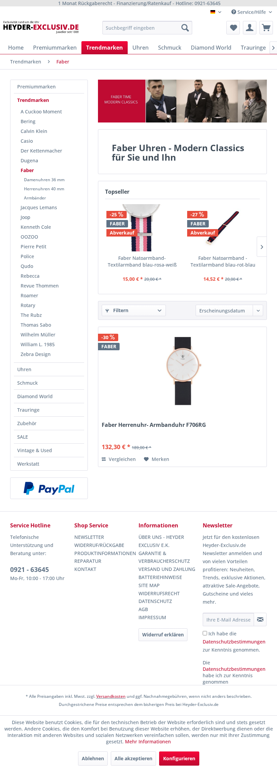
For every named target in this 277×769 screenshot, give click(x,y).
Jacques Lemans (39, 207)
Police (27, 256)
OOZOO (29, 237)
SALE (22, 437)
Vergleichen (121, 459)
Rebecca (30, 276)
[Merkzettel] (233, 27)
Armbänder (35, 198)
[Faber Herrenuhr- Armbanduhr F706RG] (182, 370)
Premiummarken (36, 86)
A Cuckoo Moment (41, 111)
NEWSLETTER (89, 537)
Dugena (29, 160)
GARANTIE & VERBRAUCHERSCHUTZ (164, 557)
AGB (143, 609)
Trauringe (28, 410)
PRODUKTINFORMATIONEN (104, 553)
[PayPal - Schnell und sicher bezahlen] (49, 488)
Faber (27, 170)
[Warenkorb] (266, 27)
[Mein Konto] (249, 27)
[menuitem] (147, 27)
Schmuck (27, 383)
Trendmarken (33, 100)
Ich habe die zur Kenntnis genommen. (234, 641)
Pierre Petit (33, 246)
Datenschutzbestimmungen (234, 641)
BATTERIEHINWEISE (160, 577)
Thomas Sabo (36, 325)
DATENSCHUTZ (155, 601)
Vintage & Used (34, 450)
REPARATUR (87, 561)
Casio (27, 141)
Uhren (24, 369)
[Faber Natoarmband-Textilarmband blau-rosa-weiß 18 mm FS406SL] (142, 227)
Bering (28, 121)
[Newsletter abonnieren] (260, 619)
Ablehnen (93, 758)
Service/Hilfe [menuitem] (251, 12)
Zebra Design (36, 354)
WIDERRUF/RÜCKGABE (99, 545)
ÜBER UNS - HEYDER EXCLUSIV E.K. (161, 541)
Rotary (28, 305)
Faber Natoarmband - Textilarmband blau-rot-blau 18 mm (223, 261)
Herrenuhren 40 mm (44, 189)
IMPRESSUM (152, 617)
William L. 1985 (38, 344)
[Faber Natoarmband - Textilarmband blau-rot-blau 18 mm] (222, 227)
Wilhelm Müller (38, 334)
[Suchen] (185, 27)
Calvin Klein (34, 131)
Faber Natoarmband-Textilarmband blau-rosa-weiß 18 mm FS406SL (142, 261)
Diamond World (35, 396)
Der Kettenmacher (41, 150)
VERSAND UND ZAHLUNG (166, 569)
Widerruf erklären (163, 634)
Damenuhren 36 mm (44, 180)
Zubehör (26, 423)
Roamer (29, 295)
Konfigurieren (179, 758)
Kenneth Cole (36, 227)
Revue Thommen (40, 285)
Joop (25, 217)
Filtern (120, 310)
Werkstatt (28, 464)
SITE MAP (149, 585)
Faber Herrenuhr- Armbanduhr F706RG (154, 425)
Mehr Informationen (148, 741)
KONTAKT (85, 569)
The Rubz (31, 315)
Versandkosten (111, 696)
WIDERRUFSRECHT (159, 593)
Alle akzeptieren (133, 758)
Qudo (27, 266)
